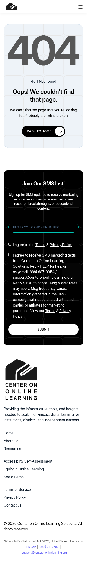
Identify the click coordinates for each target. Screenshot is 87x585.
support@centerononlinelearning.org (44, 552)
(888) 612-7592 (48, 547)
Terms (40, 244)
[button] (80, 7)
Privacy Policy (61, 244)
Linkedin (31, 547)
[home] (12, 6)
